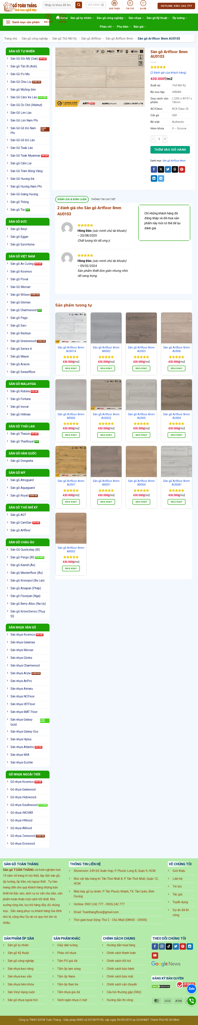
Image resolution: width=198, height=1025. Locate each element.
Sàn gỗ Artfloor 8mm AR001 (106, 482)
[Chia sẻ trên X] (161, 169)
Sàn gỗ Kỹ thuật (157, 18)
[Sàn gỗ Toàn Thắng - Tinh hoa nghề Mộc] (20, 7)
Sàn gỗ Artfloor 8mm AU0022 (106, 416)
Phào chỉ (106, 26)
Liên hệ (177, 879)
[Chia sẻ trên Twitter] (168, 169)
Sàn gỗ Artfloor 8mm (119, 38)
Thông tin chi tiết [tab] (103, 199)
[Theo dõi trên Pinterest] (183, 946)
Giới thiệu (179, 871)
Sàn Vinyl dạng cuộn (21, 992)
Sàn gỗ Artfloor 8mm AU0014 (71, 349)
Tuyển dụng (180, 902)
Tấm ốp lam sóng (69, 969)
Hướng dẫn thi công (120, 1000)
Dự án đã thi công (181, 912)
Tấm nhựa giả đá (68, 992)
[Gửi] (78, 5)
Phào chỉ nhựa (66, 953)
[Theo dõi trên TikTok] (169, 946)
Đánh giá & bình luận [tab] (72, 199)
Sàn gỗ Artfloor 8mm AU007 (71, 482)
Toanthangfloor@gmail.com (100, 912)
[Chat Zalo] (191, 989)
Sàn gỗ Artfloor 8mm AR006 (71, 416)
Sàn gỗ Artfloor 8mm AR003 (71, 549)
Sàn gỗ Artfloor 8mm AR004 (141, 482)
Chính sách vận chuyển (122, 984)
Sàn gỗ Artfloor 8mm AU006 (176, 349)
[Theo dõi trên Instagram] (162, 946)
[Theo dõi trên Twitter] (176, 946)
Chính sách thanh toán (121, 953)
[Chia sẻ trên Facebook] (154, 169)
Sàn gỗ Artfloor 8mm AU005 (141, 416)
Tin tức (177, 886)
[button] (26, 22)
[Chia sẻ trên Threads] (175, 169)
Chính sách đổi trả (119, 961)
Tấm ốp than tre (67, 984)
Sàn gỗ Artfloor (91, 38)
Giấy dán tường (67, 945)
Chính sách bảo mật (120, 976)
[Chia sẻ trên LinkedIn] (154, 178)
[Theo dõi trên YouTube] (155, 955)
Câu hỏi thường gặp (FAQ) (124, 992)
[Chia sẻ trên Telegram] (161, 178)
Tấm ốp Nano (66, 976)
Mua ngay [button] (71, 368)
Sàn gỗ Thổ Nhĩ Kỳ (64, 38)
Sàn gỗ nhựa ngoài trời (23, 1000)
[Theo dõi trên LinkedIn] (190, 946)
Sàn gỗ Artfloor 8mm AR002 (106, 349)
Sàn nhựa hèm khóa (21, 984)
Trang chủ (10, 38)
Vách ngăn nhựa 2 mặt (72, 1000)
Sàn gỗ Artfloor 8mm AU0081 (176, 482)
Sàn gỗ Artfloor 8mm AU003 (141, 349)
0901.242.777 (94, 904)
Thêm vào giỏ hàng (170, 149)
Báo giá (138, 26)
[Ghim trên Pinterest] (182, 169)
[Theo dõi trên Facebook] (155, 946)
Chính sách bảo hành (120, 969)
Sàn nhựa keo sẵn (20, 976)
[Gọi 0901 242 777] (191, 1001)
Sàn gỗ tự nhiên (18, 945)
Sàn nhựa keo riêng (20, 969)
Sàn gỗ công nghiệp (35, 38)
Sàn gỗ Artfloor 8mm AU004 (176, 416)
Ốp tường (178, 18)
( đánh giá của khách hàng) (168, 72)
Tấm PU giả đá (67, 961)
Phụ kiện (122, 26)
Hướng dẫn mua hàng (121, 945)
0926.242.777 (115, 904)
